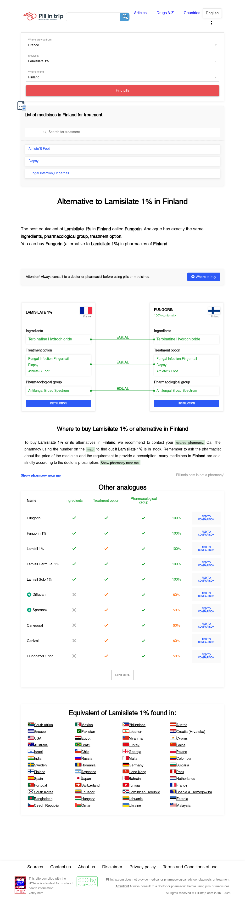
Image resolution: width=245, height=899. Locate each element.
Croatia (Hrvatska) (190, 732)
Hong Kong (137, 772)
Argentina (88, 772)
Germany (136, 765)
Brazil (85, 745)
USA (37, 738)
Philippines (137, 725)
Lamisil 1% (35, 549)
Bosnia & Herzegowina (194, 792)
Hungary (88, 799)
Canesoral (35, 625)
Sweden (40, 765)
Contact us (60, 867)
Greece (40, 732)
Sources (35, 867)
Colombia (183, 758)
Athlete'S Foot (39, 149)
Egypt (85, 738)
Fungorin (163, 310)
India (37, 758)
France (181, 785)
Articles (140, 13)
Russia (86, 758)
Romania (88, 765)
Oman (86, 805)
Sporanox (40, 610)
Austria (181, 725)
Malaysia (183, 805)
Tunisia (134, 785)
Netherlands (185, 779)
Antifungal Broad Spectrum (48, 390)
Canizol (33, 641)
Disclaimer (112, 867)
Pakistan (88, 732)
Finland (39, 772)
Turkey (134, 745)
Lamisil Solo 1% (39, 579)
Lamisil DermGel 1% (43, 564)
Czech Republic (46, 805)
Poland (181, 752)
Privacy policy (142, 867)
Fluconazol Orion (40, 656)
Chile (85, 752)
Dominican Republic (144, 792)
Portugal (40, 785)
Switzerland (90, 785)
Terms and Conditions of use (190, 867)
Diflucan (38, 594)
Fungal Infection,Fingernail (48, 173)
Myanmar (136, 738)
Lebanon (135, 732)
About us (86, 867)
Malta (133, 758)
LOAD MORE (122, 675)
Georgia (135, 752)
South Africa (43, 725)
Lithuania (136, 799)
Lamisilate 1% (39, 312)
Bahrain (135, 779)
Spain (38, 779)
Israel (38, 752)
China (180, 745)
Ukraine (135, 805)
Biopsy (33, 161)
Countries (192, 13)
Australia (41, 745)
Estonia (182, 799)
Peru (180, 772)
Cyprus (182, 738)
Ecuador (88, 792)
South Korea (43, 792)
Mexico (87, 725)
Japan (86, 779)
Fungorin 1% (36, 533)
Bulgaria (182, 765)
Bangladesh (43, 799)
